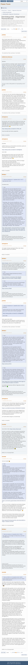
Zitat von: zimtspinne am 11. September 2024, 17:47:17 (13, 179)
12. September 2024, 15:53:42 (7, 245)
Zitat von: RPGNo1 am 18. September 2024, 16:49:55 (13, 577)
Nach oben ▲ (18, 662)
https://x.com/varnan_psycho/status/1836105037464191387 (14, 501)
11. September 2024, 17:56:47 (7, 140)
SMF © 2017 (13, 663)
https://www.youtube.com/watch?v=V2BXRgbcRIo (12, 149)
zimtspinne (5, 117)
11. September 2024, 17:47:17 (7, 118)
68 (14, 29)
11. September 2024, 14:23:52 (7, 91)
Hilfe (8, 662)
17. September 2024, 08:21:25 (7, 332)
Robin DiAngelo (5, 263)
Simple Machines (18, 663)
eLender (4, 424)
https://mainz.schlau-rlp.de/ (15, 429)
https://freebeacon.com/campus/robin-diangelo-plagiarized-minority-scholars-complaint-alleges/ (11, 277)
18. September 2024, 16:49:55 (7, 531)
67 (13, 29)
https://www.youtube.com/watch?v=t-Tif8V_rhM (11, 128)
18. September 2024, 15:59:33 (7, 458)
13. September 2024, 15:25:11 (7, 260)
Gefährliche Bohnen (7, 57)
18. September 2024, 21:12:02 (7, 574)
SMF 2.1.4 (8, 663)
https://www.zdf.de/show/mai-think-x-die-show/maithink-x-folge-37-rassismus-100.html (13, 521)
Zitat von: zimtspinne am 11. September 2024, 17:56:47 (13, 305)
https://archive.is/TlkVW (7, 288)
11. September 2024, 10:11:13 (7, 36)
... (12, 29)
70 (18, 29)
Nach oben (3, 652)
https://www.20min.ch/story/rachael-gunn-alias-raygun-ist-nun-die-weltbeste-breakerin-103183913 (13, 382)
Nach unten (3, 29)
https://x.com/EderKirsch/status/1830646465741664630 (13, 408)
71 (19, 29)
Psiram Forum (5, 4)
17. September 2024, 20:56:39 (7, 426)
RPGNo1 (4, 174)
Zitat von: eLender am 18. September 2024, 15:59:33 (13, 534)
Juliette (4, 35)
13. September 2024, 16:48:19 (7, 302)
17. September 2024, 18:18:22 (7, 400)
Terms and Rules (12, 662)
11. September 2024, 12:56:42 (7, 58)
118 (22, 29)
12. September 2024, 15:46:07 (7, 176)
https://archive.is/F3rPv (6, 363)
